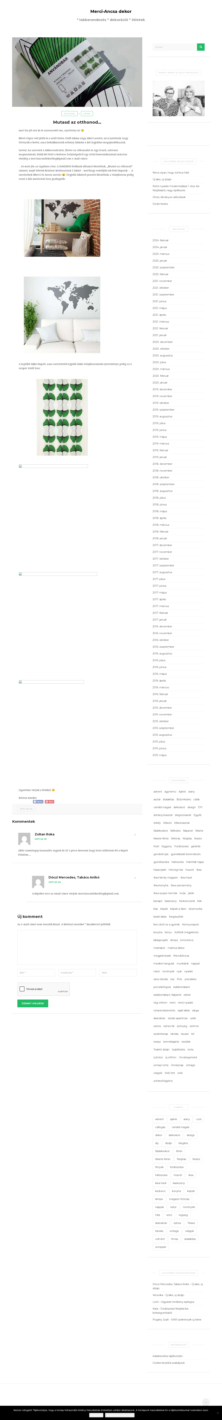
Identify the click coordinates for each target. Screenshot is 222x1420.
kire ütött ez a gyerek (166, 924)
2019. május (160, 436)
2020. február (161, 375)
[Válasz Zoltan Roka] (135, 835)
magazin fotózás (179, 1199)
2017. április (159, 599)
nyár (179, 971)
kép (155, 908)
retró (173, 1002)
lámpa (174, 940)
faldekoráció (160, 830)
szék (193, 1018)
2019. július (159, 423)
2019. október (161, 402)
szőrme (194, 1026)
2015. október (161, 721)
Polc (179, 979)
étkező (167, 822)
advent (157, 791)
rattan (187, 994)
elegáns (183, 1143)
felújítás (187, 838)
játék (86, 114)
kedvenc (160, 1191)
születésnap (160, 1033)
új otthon (170, 1057)
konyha (157, 932)
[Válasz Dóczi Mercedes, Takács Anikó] (135, 878)
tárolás (174, 1033)
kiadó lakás (159, 916)
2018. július (159, 497)
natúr (156, 971)
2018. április (159, 518)
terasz (157, 1041)
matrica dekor (176, 948)
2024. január (160, 247)
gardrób (195, 846)
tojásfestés (178, 1049)
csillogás (160, 1127)
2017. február (160, 612)
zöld (179, 1073)
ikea (191, 1175)
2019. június (159, 430)
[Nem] (217, 1413)
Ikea (199, 869)
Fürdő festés (160, 203)
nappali (195, 963)
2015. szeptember (163, 728)
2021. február (160, 328)
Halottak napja (195, 862)
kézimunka (195, 908)
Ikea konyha (160, 885)
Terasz (191, 1223)
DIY (200, 807)
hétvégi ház (176, 869)
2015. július (159, 741)
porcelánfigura (162, 987)
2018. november (162, 470)
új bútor (158, 1057)
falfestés (175, 830)
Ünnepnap (177, 1065)
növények (168, 971)
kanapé (157, 901)
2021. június (159, 301)
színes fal (168, 1026)
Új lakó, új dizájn (162, 179)
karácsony (171, 901)
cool (198, 1119)
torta (190, 1049)
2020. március (161, 369)
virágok (157, 1073)
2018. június (160, 504)
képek (164, 908)
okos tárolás (160, 979)
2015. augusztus (162, 734)
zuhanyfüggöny (163, 1080)
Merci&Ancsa (181, 955)
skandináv (159, 1018)
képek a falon (178, 908)
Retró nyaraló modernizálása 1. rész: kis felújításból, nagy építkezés (176, 188)
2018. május (160, 511)
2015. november (162, 714)
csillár (196, 799)
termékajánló (171, 1041)
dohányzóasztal (162, 815)
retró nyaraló (185, 1002)
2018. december (162, 463)
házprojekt (159, 869)
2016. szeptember (163, 646)
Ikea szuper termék (165, 893)
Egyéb (198, 815)
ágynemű (170, 791)
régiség (183, 1215)
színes (157, 1026)
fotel (156, 846)
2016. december (162, 626)
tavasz (185, 1033)
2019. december (162, 389)
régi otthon (160, 1002)
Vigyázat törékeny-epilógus (177, 1301)
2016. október (161, 640)
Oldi (157, 1215)
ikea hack (160, 1183)
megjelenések (162, 955)
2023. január (160, 260)
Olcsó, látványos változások (169, 197)
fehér (179, 1151)
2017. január (160, 619)
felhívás (69, 114)
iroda (183, 893)
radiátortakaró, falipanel (167, 994)
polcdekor (191, 979)
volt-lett (160, 1239)
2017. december (162, 545)
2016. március (161, 687)
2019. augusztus (162, 416)
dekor (158, 1135)
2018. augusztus (162, 491)
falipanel (188, 830)
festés (198, 838)
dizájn (168, 1143)
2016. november (162, 633)
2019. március (161, 443)
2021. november (162, 281)
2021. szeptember (163, 294)
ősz (172, 979)
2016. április (159, 680)
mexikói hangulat (163, 963)
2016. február (160, 694)
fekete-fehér (161, 838)
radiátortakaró (181, 987)
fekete (199, 830)
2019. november (162, 396)
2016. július (159, 660)
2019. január (160, 457)
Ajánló (182, 791)
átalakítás (168, 799)
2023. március (161, 253)
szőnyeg (182, 1026)
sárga (195, 1010)
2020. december (163, 342)
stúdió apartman (178, 1018)
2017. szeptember (163, 565)
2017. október (161, 558)
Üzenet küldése (33, 1003)
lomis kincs (186, 940)
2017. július (159, 579)
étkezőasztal (182, 822)
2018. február (160, 531)
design (191, 807)
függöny (166, 846)
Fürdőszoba (181, 846)
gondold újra (160, 854)
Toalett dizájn (161, 1049)
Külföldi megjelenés (186, 932)
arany (191, 791)
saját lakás (184, 1010)
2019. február (160, 450)
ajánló (173, 1119)
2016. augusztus (162, 653)
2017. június (159, 585)
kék (199, 901)
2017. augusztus (162, 572)
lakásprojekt (160, 940)
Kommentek (23, 821)
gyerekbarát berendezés (185, 854)
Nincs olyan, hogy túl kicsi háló (171, 172)
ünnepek (160, 1247)
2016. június (159, 667)
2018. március (161, 524)
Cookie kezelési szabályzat (169, 1362)
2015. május (159, 755)
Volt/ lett (170, 1073)
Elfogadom (96, 1415)
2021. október (161, 287)
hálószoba (178, 862)
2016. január (160, 701)
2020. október (161, 348)
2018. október (161, 477)
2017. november (162, 552)
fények (159, 1167)
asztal (156, 799)
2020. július (159, 362)
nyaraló (188, 971)
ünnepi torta (160, 1065)
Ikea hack (186, 877)
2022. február (160, 274)
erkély (157, 822)
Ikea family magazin (165, 877)
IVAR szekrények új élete (186, 1319)
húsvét (190, 869)
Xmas (174, 1239)
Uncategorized (188, 1057)
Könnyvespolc (190, 924)
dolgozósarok (183, 815)
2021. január (160, 335)
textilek (186, 1041)
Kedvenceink (187, 901)
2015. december (162, 707)
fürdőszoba (176, 1167)
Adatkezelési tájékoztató (168, 1356)
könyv (168, 932)
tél (192, 1033)
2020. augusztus (163, 355)
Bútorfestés (184, 799)
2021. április (159, 314)
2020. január (160, 382)
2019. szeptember (163, 409)
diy (157, 1143)
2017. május (160, 592)
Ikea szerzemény (181, 885)
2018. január (160, 538)
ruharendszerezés (164, 1010)
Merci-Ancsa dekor (111, 11)
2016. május (160, 673)
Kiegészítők (176, 916)
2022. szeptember (164, 267)
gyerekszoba (161, 862)
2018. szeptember (164, 484)
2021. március (161, 321)
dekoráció (179, 807)
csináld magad (162, 807)
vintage (190, 1065)
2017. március (161, 606)
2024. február (161, 240)
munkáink (183, 963)
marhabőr (159, 948)
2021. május (160, 308)
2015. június (159, 748)
